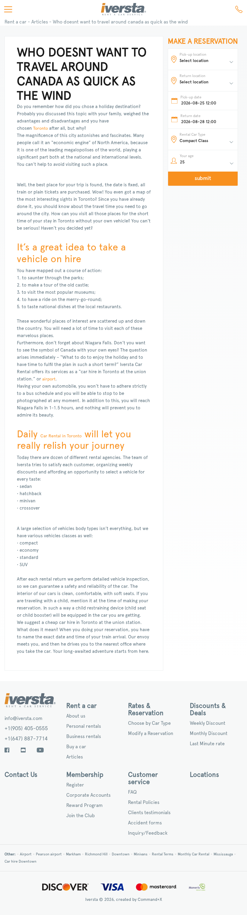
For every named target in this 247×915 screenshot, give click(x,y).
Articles (39, 22)
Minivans (141, 854)
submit (203, 178)
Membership (84, 774)
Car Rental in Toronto (61, 436)
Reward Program (84, 805)
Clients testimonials (149, 812)
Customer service (143, 778)
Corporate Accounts (88, 795)
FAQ (132, 792)
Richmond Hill (96, 854)
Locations (204, 774)
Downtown (121, 854)
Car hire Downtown (20, 861)
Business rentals (83, 736)
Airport (26, 854)
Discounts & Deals (208, 709)
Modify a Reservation (150, 733)
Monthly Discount (208, 733)
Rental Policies (143, 802)
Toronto (40, 128)
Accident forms (145, 822)
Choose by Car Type (149, 723)
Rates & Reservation (146, 709)
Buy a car (76, 746)
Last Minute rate (207, 743)
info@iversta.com (23, 718)
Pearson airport (49, 854)
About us (75, 716)
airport (48, 379)
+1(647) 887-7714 (26, 739)
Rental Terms (163, 854)
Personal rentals (83, 726)
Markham (73, 854)
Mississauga (223, 854)
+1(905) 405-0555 (26, 728)
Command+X (150, 900)
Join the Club (80, 815)
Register (75, 785)
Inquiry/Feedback (147, 833)
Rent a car (16, 22)
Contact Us (21, 774)
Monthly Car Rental (193, 854)
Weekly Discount (207, 723)
